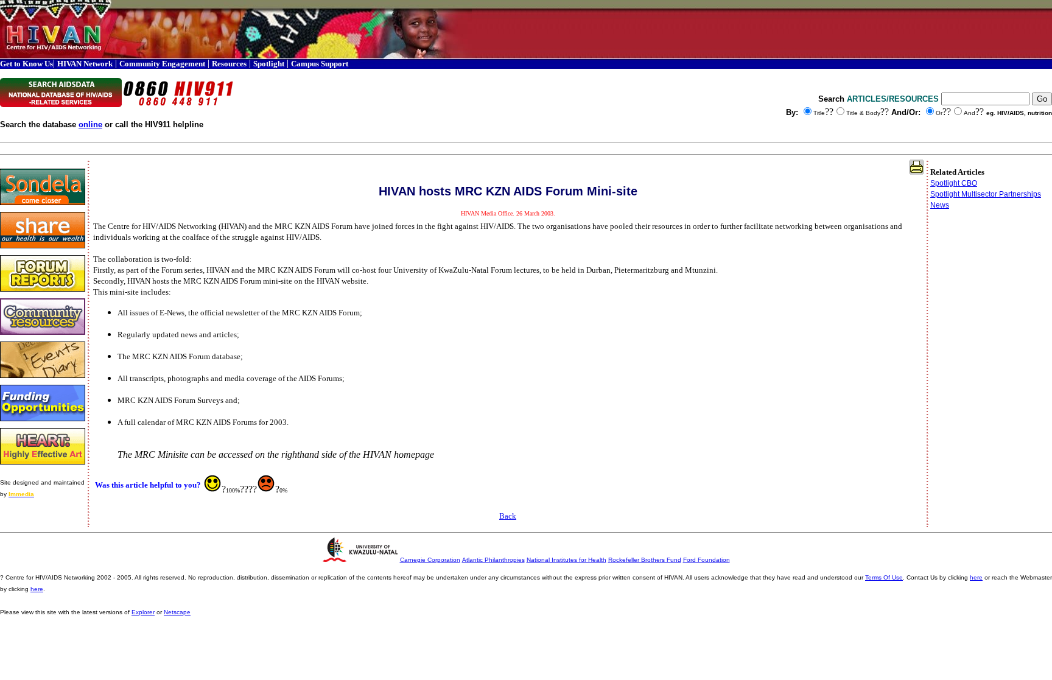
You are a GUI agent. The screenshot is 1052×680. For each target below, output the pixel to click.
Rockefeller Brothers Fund (644, 559)
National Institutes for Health (566, 559)
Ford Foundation (706, 559)
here (976, 577)
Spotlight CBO (953, 183)
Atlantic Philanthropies (493, 559)
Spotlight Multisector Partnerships (985, 194)
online (90, 124)
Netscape (177, 612)
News (939, 205)
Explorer (143, 612)
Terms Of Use (884, 577)
